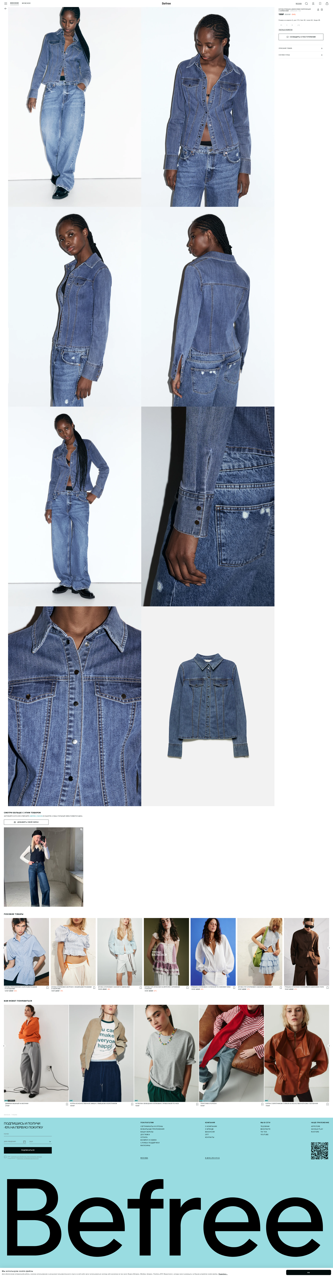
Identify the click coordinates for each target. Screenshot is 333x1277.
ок (308, 1272)
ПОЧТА (6, 1134)
